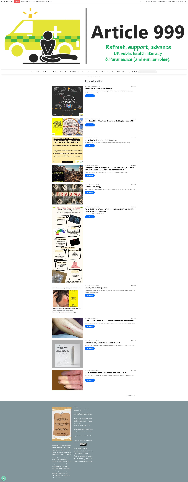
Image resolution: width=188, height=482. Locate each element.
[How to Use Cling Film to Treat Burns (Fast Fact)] (67, 354)
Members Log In (47, 71)
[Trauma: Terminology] (67, 194)
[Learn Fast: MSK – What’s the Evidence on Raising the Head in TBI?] (67, 126)
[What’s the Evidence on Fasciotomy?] (67, 101)
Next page (130, 395)
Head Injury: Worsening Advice (96, 288)
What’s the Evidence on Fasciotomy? (99, 88)
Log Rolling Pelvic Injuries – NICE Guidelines (101, 140)
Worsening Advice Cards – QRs (90, 71)
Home (89, 77)
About (32, 71)
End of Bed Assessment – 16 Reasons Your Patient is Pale (106, 373)
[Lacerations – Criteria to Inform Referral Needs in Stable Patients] (67, 328)
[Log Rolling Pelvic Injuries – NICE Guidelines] (67, 150)
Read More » (90, 96)
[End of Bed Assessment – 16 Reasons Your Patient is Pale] (67, 380)
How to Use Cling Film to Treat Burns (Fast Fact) (103, 343)
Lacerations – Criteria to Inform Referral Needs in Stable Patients (109, 320)
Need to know (175, 1)
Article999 (88, 86)
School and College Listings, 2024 (82, 425)
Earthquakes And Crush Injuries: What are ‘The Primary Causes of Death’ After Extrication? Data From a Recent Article (109, 169)
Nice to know (183, 1)
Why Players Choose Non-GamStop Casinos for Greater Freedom (36, 1)
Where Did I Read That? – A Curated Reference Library (158, 1)
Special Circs (111, 71)
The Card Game (64, 71)
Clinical (93, 77)
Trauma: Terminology (93, 187)
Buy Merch (55, 71)
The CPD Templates (75, 71)
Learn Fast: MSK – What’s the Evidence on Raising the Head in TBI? (109, 121)
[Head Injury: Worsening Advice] (67, 300)
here (58, 468)
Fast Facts (102, 71)
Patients (39, 71)
